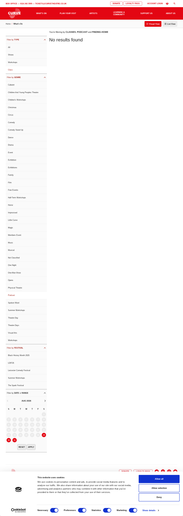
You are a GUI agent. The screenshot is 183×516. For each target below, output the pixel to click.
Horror (10, 205)
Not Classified (14, 258)
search (174, 3)
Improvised (12, 213)
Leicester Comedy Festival (19, 370)
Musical (11, 250)
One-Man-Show (14, 273)
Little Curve (12, 220)
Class (10, 70)
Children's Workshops (17, 100)
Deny (159, 497)
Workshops (12, 62)
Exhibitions (12, 167)
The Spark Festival (16, 385)
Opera (10, 280)
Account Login (155, 3)
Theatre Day (13, 318)
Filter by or (17, 393)
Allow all (159, 479)
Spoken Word (13, 303)
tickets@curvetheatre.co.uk (50, 4)
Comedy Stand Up (15, 130)
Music (10, 243)
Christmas (12, 107)
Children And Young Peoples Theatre (23, 92)
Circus (10, 115)
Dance (10, 137)
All (9, 47)
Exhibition (12, 160)
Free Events (13, 190)
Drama (10, 145)
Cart (167, 3)
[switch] (82, 510)
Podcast (11, 295)
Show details (148, 510)
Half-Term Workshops (17, 198)
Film (10, 182)
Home (8, 24)
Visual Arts (12, 333)
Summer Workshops (16, 310)
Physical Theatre (15, 288)
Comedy (11, 122)
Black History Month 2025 (18, 355)
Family (11, 175)
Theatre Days (13, 325)
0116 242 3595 (26, 4)
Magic (10, 228)
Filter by (13, 40)
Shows (11, 55)
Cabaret (11, 85)
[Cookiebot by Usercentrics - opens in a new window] (18, 510)
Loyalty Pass (133, 3)
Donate (116, 3)
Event (10, 152)
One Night (12, 265)
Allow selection (159, 488)
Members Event (14, 235)
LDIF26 (11, 363)
